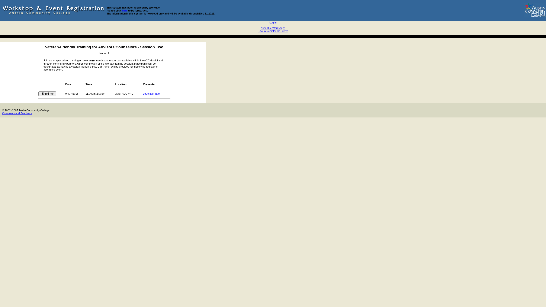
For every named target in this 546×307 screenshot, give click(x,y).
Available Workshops (273, 28)
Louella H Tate (151, 93)
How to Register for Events (273, 31)
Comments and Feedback (17, 113)
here (125, 10)
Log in (273, 22)
